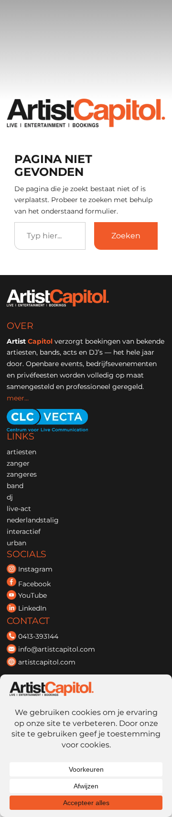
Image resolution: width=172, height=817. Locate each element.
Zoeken (125, 235)
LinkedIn (32, 608)
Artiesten (21, 452)
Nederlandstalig (33, 520)
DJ (10, 497)
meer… (18, 398)
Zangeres (22, 474)
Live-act (19, 508)
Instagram (35, 569)
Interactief (24, 531)
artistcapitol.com (46, 662)
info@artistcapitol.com (56, 649)
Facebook (34, 584)
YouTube (32, 595)
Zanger (18, 463)
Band (15, 485)
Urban (16, 543)
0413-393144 (38, 636)
